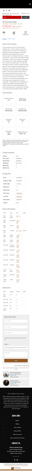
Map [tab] (13, 39)
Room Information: (9, 209)
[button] (14, 460)
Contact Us (16, 456)
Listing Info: (7, 174)
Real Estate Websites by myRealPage (19, 465)
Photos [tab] (9, 39)
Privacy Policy (7, 465)
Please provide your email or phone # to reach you (15, 338)
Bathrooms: (7, 288)
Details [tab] (5, 39)
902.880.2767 (13, 375)
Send (16, 360)
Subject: (6, 344)
